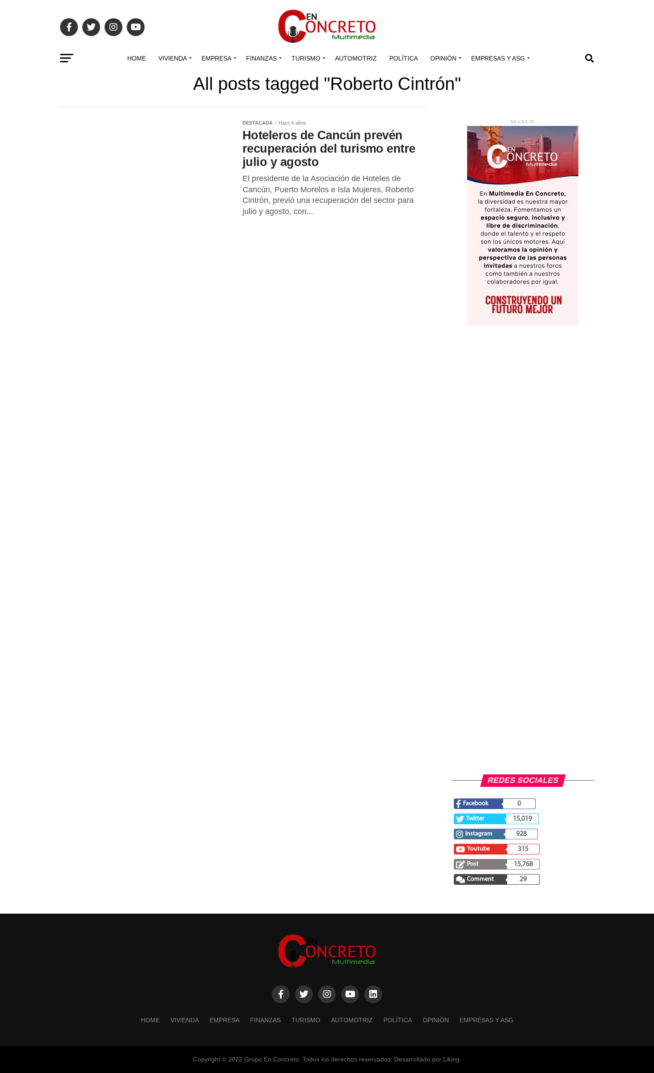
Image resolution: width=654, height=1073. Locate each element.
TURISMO (305, 58)
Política (403, 58)
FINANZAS (261, 58)
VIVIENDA (172, 58)
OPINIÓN (443, 58)
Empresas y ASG (498, 58)
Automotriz (356, 58)
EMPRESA (216, 58)
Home (136, 58)
